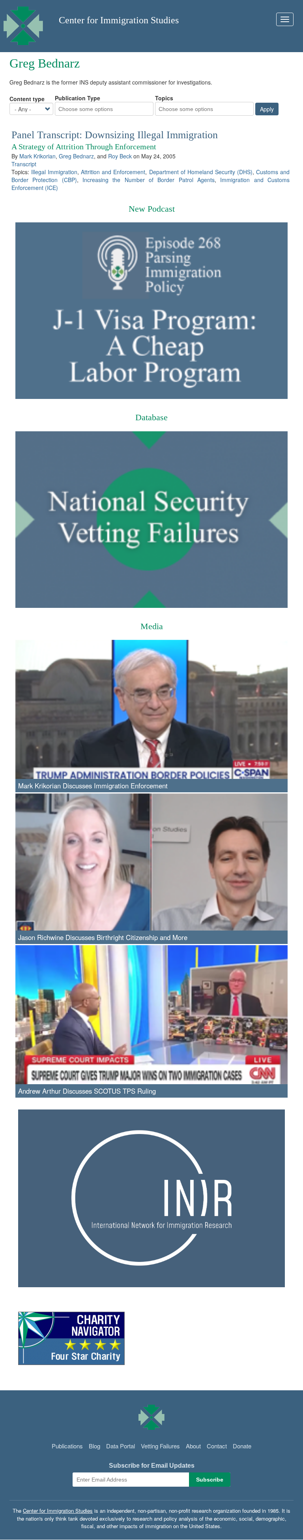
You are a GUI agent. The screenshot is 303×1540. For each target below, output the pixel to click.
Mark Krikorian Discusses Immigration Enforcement (93, 785)
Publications (67, 1446)
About (193, 1446)
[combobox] (90, 109)
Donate (242, 1446)
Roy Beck (120, 156)
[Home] (23, 23)
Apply (267, 109)
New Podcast (152, 209)
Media (151, 626)
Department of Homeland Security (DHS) (200, 172)
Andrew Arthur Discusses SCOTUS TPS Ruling (87, 1091)
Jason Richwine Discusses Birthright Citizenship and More (102, 937)
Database (151, 417)
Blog (94, 1446)
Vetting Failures (160, 1446)
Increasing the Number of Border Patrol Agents (148, 180)
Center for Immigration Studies (119, 20)
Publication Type (77, 98)
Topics (164, 98)
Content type (27, 99)
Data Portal (120, 1446)
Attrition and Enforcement (113, 172)
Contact (217, 1446)
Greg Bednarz (76, 156)
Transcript (23, 164)
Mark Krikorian (37, 156)
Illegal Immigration (54, 172)
